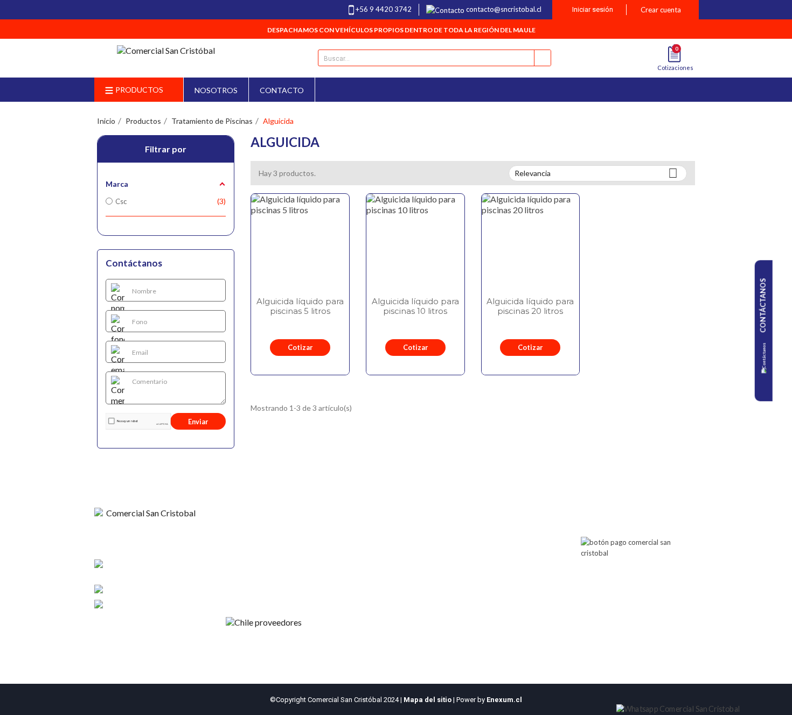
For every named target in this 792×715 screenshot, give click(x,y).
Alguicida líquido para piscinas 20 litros (530, 306)
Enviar (198, 421)
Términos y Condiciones (269, 570)
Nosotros (246, 542)
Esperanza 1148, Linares (142, 569)
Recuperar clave (373, 570)
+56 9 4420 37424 (169, 589)
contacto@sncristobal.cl (503, 9)
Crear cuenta (661, 9)
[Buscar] (542, 58)
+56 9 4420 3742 (384, 9)
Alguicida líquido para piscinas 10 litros (415, 306)
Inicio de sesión (371, 542)
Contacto (246, 556)
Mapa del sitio (427, 700)
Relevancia (596, 173)
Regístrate (364, 556)
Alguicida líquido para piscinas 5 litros (300, 306)
